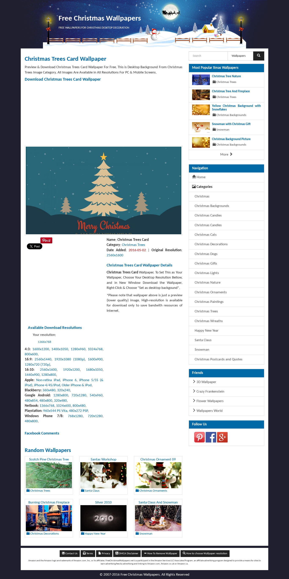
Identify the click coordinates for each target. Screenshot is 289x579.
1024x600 (63, 406)
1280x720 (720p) (37, 365)
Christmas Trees (133, 245)
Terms (89, 553)
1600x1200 (40, 349)
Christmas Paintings (209, 302)
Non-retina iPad (48, 380)
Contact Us (71, 553)
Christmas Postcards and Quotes (218, 359)
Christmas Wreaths (208, 321)
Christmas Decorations (211, 244)
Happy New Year (206, 330)
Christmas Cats (205, 235)
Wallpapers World (209, 411)
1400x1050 (59, 349)
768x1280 (75, 416)
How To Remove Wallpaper (162, 553)
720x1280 (79, 395)
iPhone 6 (69, 380)
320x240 (63, 390)
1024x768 (95, 349)
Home (200, 177)
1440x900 (32, 375)
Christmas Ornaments (210, 292)
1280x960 (78, 349)
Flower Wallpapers (210, 401)
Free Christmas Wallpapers (100, 18)
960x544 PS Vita (55, 411)
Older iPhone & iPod (77, 385)
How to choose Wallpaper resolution (206, 553)
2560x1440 (43, 359)
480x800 (45, 401)
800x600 (31, 354)
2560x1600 (115, 255)
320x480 (60, 401)
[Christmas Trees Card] (103, 190)
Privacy (105, 553)
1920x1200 (71, 370)
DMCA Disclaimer (128, 553)
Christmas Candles (208, 225)
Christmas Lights (206, 273)
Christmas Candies (208, 215)
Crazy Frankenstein (210, 391)
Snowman (201, 350)
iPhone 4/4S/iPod (47, 385)
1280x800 (48, 375)
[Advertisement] (103, 113)
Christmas (201, 196)
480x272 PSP (78, 411)
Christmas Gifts (205, 263)
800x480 (79, 406)
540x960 (96, 395)
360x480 (49, 390)
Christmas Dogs (205, 254)
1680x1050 (94, 370)
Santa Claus (203, 340)
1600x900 (95, 359)
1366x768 (44, 342)
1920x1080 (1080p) (69, 359)
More (224, 154)
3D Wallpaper (206, 382)
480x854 (31, 401)
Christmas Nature (207, 282)
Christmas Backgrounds (211, 206)
